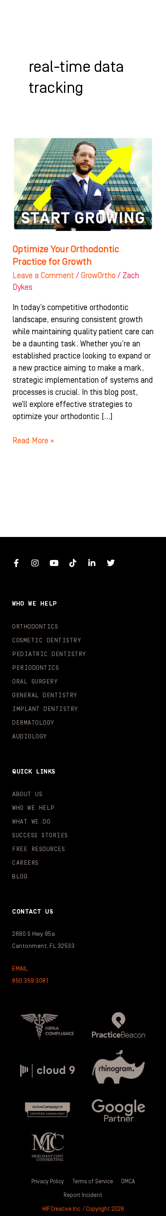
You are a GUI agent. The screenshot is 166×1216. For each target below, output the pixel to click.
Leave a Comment (43, 275)
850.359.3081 (30, 980)
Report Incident (83, 1195)
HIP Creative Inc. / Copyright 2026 (83, 1209)
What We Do (31, 821)
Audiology (29, 736)
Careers (25, 863)
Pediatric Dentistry (49, 654)
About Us (27, 794)
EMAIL (20, 968)
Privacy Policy (47, 1181)
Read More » (33, 440)
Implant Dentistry (45, 709)
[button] (143, 16)
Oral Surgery (35, 681)
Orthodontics (35, 626)
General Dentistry (44, 695)
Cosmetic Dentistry (46, 640)
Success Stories (40, 835)
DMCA (128, 1181)
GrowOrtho (98, 275)
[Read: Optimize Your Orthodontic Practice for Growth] (83, 183)
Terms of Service (92, 1181)
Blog (19, 876)
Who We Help (33, 808)
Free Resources (38, 849)
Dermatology (33, 722)
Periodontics (35, 668)
